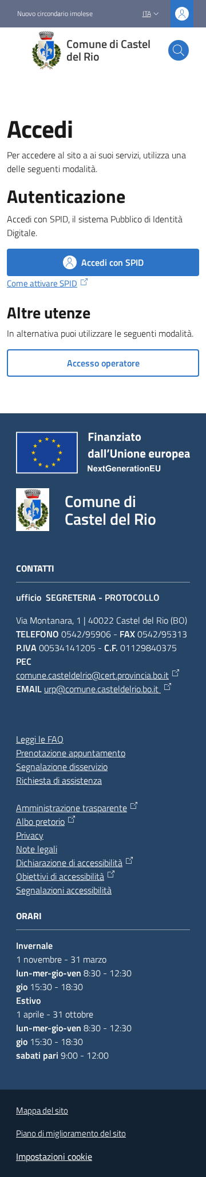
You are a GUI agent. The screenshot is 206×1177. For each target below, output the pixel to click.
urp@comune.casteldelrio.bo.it (102, 689)
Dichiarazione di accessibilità (69, 862)
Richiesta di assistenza (59, 780)
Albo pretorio (40, 821)
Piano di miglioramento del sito (71, 1133)
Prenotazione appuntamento (70, 753)
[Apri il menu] (16, 50)
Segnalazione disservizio (62, 766)
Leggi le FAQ (40, 739)
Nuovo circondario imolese (55, 14)
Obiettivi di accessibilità (60, 876)
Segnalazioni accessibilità (64, 890)
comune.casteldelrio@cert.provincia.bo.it (92, 675)
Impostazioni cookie (54, 1156)
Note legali (36, 849)
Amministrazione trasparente (71, 808)
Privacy (29, 835)
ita (146, 13)
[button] (178, 50)
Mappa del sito (42, 1110)
